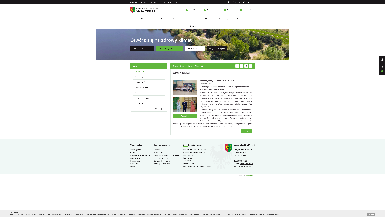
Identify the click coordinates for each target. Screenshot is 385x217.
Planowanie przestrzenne (183, 19)
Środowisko (158, 152)
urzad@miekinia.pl (246, 164)
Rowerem (240, 19)
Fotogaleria (185, 116)
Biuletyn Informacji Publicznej (194, 149)
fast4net (249, 176)
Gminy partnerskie (142, 98)
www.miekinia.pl (245, 167)
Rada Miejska (206, 19)
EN (253, 2)
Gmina (163, 19)
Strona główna (146, 19)
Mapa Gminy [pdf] (141, 87)
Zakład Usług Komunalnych (170, 49)
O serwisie (187, 161)
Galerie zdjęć (140, 82)
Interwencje (187, 158)
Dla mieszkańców (213, 10)
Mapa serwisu (188, 155)
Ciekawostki (139, 103)
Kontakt (192, 26)
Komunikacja (223, 19)
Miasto (189, 66)
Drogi (137, 93)
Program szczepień (217, 49)
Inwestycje (231, 10)
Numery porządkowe (162, 164)
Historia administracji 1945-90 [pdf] (148, 109)
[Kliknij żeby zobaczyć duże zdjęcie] (185, 88)
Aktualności (139, 72)
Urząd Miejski (194, 10)
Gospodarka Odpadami (142, 49)
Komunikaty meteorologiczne (194, 152)
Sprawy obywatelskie (162, 161)
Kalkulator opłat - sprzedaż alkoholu (197, 166)
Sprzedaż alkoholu (161, 158)
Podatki (157, 150)
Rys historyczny (141, 77)
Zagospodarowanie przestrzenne (166, 155)
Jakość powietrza (195, 49)
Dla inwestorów (249, 10)
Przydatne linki (188, 164)
